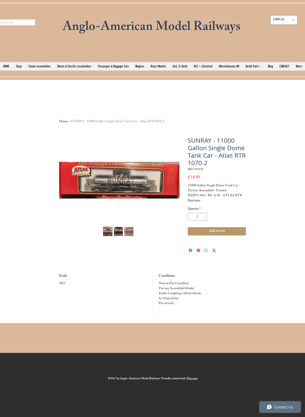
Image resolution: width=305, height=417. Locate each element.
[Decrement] (191, 216)
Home (63, 122)
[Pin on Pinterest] (198, 250)
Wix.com (191, 378)
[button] (283, 20)
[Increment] (203, 216)
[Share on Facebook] (190, 250)
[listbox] (283, 20)
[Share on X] (214, 250)
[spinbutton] (197, 216)
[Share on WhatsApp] (206, 250)
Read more (194, 200)
